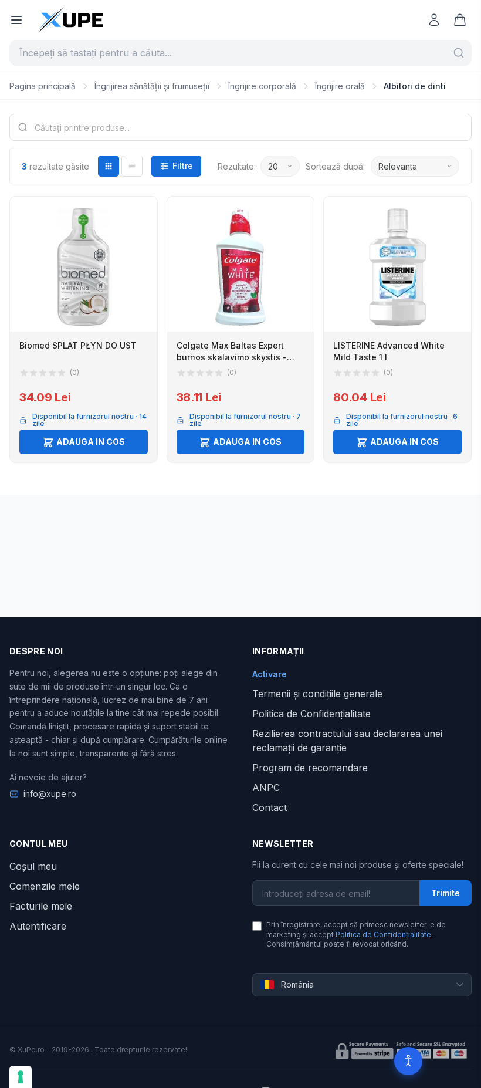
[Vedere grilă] (108, 166)
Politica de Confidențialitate (311, 713)
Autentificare (37, 926)
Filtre (182, 166)
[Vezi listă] (132, 166)
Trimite (445, 893)
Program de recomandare (310, 767)
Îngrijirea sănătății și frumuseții (151, 86)
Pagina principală (42, 86)
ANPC (266, 787)
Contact (269, 807)
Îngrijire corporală (262, 86)
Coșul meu (33, 866)
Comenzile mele (44, 886)
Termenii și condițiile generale (317, 694)
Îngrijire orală (340, 86)
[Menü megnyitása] (16, 20)
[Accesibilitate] (408, 1061)
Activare (269, 674)
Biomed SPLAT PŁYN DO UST (78, 345)
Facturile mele (40, 906)
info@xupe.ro (49, 794)
